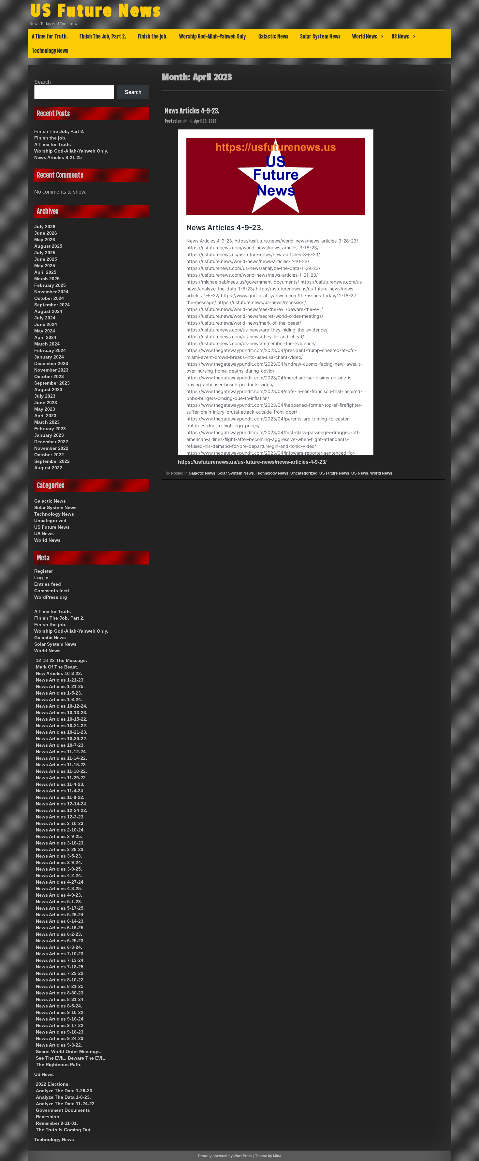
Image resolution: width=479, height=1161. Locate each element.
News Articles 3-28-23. (60, 849)
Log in (41, 577)
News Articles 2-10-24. (60, 829)
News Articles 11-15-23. (61, 764)
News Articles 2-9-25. (59, 836)
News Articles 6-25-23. (60, 940)
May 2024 (44, 330)
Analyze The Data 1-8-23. (63, 1097)
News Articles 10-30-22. (61, 738)
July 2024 (44, 317)
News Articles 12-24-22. (61, 810)
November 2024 (51, 291)
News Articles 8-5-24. (59, 1005)
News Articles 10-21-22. (61, 725)
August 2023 (48, 389)
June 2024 (45, 324)
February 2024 (50, 350)
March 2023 (47, 422)
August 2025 (48, 246)
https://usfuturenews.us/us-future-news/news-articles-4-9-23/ (252, 462)
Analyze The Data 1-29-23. (65, 1090)
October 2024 (49, 298)
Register (43, 571)
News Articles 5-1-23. (59, 901)
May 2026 (44, 239)
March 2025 (47, 278)
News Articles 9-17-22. (60, 1025)
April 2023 (45, 415)
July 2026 (44, 226)
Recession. (48, 1116)
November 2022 (51, 448)
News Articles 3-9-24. (59, 862)
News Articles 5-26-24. (60, 914)
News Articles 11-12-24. (61, 751)
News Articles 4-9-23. (192, 111)
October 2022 (49, 454)
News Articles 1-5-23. (59, 693)
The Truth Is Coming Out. (64, 1129)
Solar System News (320, 36)
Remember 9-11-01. (57, 1123)
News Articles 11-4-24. (60, 790)
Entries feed (47, 584)
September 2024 (52, 304)
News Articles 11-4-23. (60, 784)
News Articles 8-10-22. (60, 979)
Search (42, 82)
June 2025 (45, 259)
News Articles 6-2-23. (59, 934)
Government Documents (63, 1110)
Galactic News (273, 36)
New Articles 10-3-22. (59, 673)
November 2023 (51, 370)
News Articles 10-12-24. (61, 706)
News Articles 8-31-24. (60, 999)
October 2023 (49, 376)
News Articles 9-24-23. (60, 1038)
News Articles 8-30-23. (60, 992)
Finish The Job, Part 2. (103, 36)
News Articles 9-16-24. (60, 1018)
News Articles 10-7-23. (60, 745)
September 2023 (52, 383)
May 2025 (44, 265)
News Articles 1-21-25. (60, 686)
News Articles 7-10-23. (60, 953)
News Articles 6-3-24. (59, 947)
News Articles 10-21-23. (61, 732)
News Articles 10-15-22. (61, 719)
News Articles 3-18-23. (60, 842)
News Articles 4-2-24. (59, 875)
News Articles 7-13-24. (60, 960)
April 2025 (45, 272)
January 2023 (49, 435)
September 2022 (52, 461)
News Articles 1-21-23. (60, 680)
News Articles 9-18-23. (60, 1032)
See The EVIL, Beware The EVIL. (71, 1058)
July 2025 (44, 252)
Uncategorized (303, 473)
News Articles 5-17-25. (60, 908)
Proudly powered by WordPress (225, 1156)
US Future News (95, 11)
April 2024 (45, 337)
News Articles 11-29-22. (61, 777)
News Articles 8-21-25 (58, 157)
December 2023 (51, 363)
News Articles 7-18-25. (60, 966)
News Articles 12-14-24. (61, 803)
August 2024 (48, 311)
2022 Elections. (53, 1084)
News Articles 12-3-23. (60, 816)
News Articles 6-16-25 (59, 927)
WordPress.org (50, 597)
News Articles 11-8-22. (60, 797)
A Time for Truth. (50, 36)
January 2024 (49, 357)
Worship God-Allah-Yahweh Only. (213, 36)
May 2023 (44, 409)
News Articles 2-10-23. (60, 823)
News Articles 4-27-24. (60, 882)
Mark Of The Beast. (57, 666)
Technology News (50, 51)
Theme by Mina (268, 1156)
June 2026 (45, 233)
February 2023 (50, 428)
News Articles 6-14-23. (60, 921)
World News (364, 36)
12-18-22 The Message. (61, 660)
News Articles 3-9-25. (59, 869)
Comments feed (51, 590)
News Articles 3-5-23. (59, 856)
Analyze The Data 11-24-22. (66, 1103)
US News (400, 36)
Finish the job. (152, 36)
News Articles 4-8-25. (59, 888)
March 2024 (47, 343)
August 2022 (48, 467)
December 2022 (51, 441)
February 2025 (50, 285)
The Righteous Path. (58, 1064)
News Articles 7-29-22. (60, 973)
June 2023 (45, 402)
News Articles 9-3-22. (59, 1045)
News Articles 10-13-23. (61, 712)
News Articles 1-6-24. (59, 699)
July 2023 (44, 396)
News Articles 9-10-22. (60, 1012)
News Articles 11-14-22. (61, 758)
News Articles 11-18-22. (61, 771)
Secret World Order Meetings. (68, 1051)
